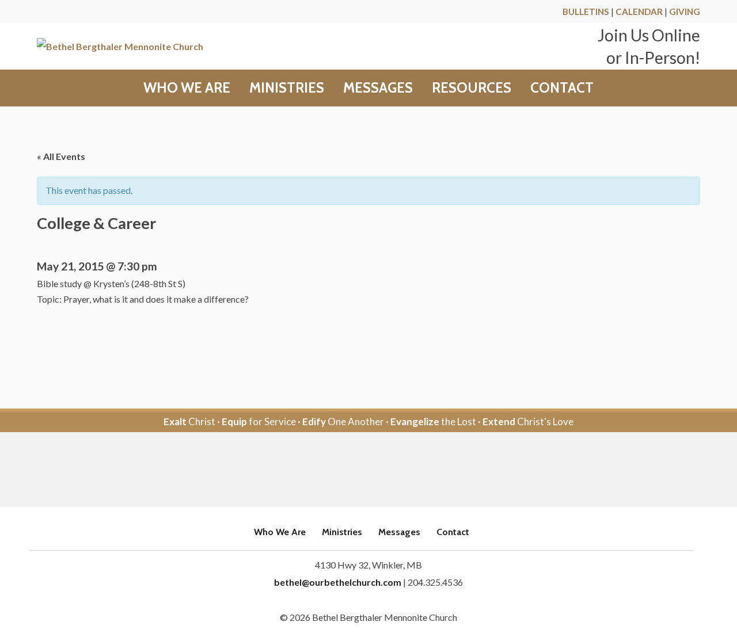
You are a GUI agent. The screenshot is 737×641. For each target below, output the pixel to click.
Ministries (286, 88)
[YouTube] (384, 470)
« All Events (61, 156)
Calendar (639, 11)
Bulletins (586, 11)
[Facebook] (352, 470)
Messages (378, 88)
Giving (684, 11)
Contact (562, 88)
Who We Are (186, 88)
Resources (471, 88)
